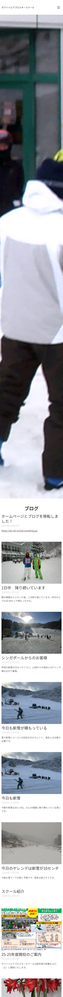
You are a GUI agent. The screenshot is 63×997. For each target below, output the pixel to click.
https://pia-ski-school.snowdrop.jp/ (19, 530)
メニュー (59, 7)
